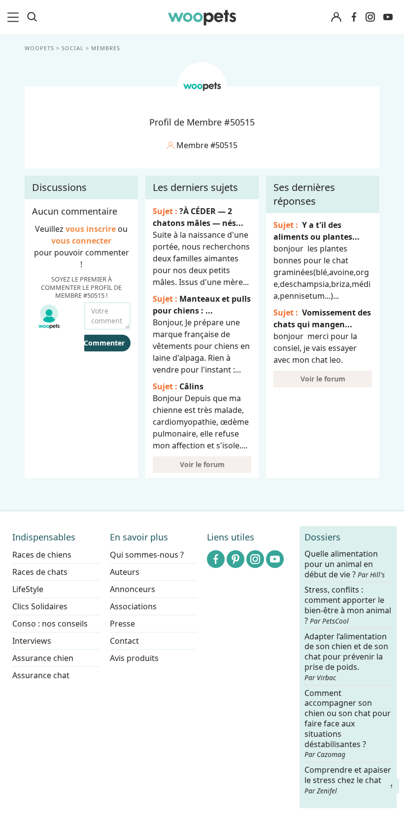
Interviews (31, 640)
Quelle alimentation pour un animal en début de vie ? (344, 564)
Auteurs (124, 571)
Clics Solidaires (39, 606)
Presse (122, 623)
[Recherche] (32, 17)
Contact (124, 640)
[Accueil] (202, 17)
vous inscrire (91, 228)
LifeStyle (27, 589)
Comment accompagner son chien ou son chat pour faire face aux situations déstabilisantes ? (347, 723)
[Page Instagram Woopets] (370, 17)
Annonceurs (132, 589)
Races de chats (39, 571)
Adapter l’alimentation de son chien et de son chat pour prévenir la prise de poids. (346, 656)
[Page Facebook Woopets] (353, 17)
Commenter (104, 342)
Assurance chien (42, 658)
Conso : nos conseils (50, 623)
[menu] (14, 17)
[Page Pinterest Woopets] (235, 559)
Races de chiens (41, 554)
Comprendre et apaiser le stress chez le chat (347, 779)
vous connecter (81, 240)
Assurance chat (40, 675)
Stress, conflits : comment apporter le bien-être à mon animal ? (347, 605)
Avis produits (134, 658)
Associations (133, 606)
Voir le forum (202, 464)
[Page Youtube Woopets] (388, 17)
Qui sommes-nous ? (147, 554)
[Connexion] (336, 17)
